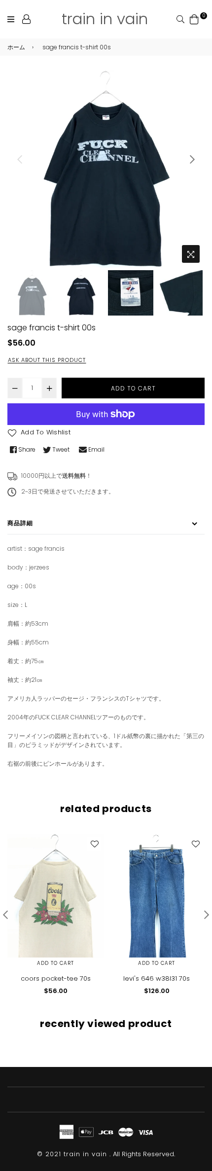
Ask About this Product (47, 359)
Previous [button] (19, 159)
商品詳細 (20, 523)
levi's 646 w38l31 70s (156, 978)
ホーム (16, 47)
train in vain (105, 19)
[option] (106, 169)
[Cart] (194, 18)
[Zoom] (191, 254)
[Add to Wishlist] (94, 844)
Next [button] (192, 159)
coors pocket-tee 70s (56, 978)
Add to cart (55, 963)
